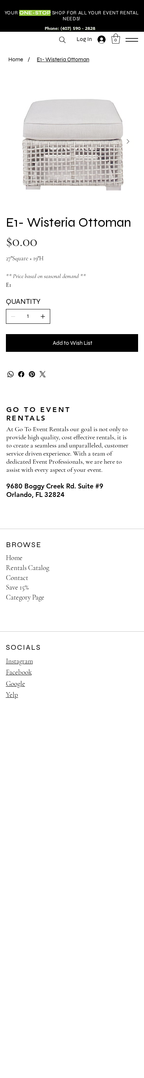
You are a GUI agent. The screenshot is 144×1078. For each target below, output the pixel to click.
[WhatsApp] (10, 374)
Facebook (19, 672)
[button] (116, 39)
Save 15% (17, 587)
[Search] (62, 40)
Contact (17, 577)
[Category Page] (125, 597)
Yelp (12, 694)
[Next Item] (128, 142)
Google (15, 683)
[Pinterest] (32, 374)
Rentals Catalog (27, 567)
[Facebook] (21, 374)
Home (14, 557)
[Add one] (42, 316)
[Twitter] (42, 374)
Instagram (19, 661)
